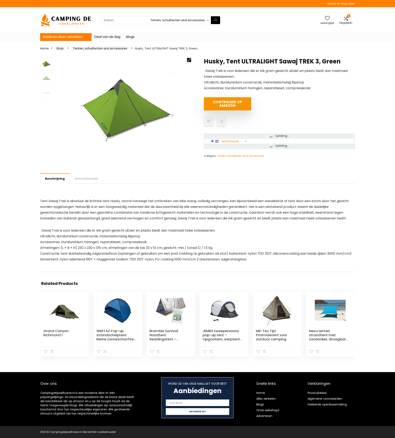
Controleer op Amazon (227, 104)
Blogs (130, 36)
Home (44, 48)
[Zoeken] (215, 20)
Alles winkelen (266, 399)
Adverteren (264, 416)
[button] (189, 60)
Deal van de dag (107, 36)
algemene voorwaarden (325, 399)
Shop (60, 48)
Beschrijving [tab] (55, 179)
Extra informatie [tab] (86, 179)
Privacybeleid (317, 393)
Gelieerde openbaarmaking (327, 404)
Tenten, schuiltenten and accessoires (100, 48)
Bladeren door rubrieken (62, 36)
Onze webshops (267, 410)
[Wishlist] (327, 18)
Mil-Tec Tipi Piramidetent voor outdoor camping (271, 335)
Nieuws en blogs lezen (341, 3)
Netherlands (230, 141)
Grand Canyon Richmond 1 (56, 332)
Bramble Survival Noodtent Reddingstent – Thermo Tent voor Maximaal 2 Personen (168, 339)
